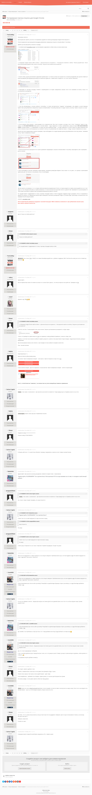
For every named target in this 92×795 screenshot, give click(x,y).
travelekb (11, 572)
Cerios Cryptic (10, 389)
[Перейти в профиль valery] (10, 284)
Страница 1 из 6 (34, 30)
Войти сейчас (67, 768)
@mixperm (20, 258)
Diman (11, 231)
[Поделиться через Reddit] (14, 782)
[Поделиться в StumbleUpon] (16, 782)
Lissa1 (10, 297)
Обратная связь (46, 790)
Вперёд (25, 30)
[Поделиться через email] (18, 782)
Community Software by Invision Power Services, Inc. (46, 793)
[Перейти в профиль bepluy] (10, 358)
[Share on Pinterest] (20, 782)
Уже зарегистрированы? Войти (73, 2)
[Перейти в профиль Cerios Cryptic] (10, 396)
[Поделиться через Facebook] (5, 782)
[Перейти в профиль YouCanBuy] (4, 17)
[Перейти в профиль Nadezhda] (10, 478)
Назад (7, 30)
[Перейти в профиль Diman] (10, 238)
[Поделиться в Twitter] (3, 782)
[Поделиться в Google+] (7, 782)
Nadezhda (11, 471)
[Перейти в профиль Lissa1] (10, 304)
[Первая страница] (4, 30)
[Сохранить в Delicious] (12, 782)
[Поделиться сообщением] (87, 34)
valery (10, 277)
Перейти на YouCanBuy (7, 2)
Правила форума (27, 2)
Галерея (20, 2)
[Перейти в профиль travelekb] (10, 579)
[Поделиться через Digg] (9, 782)
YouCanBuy (12, 19)
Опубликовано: (25, 34)
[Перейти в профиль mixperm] (10, 218)
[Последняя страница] (28, 30)
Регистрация (85, 2)
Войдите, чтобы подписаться (73, 16)
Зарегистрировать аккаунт (24, 768)
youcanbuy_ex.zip (31, 47)
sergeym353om (10, 491)
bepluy (11, 351)
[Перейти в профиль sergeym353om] (10, 497)
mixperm (10, 211)
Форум (15, 2)
